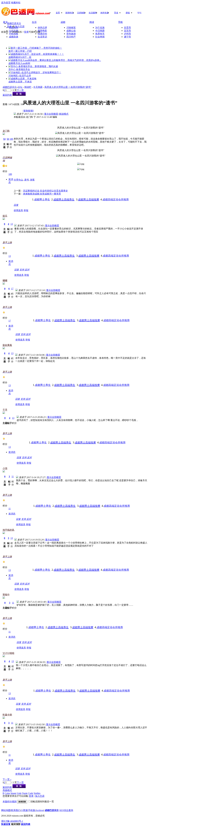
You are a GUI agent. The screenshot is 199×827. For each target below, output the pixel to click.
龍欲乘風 (7, 345)
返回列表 (7, 95)
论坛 (139, 13)
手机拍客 (13, 33)
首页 (58, 13)
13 (11, 224)
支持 (22, 269)
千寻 (5, 410)
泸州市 (127, 33)
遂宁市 (127, 36)
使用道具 (18, 210)
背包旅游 (71, 33)
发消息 (11, 452)
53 (4, 139)
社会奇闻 (100, 36)
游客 (32, 180)
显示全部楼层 (51, 114)
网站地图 (5, 810)
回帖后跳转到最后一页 (42, 801)
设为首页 (5, 2)
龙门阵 (6, 131)
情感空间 (42, 33)
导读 (116, 13)
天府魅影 (81, 13)
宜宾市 (127, 30)
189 (11, 139)
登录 (9, 26)
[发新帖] (19, 95)
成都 (63, 22)
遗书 (26, 180)
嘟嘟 (5, 280)
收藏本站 (15, 2)
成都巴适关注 (14, 23)
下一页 (20, 90)
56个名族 (100, 27)
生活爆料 (93, 13)
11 (13, 476)
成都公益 (71, 30)
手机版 (31, 810)
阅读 (91, 22)
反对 (27, 269)
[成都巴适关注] (26, 15)
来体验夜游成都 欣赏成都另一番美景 (42, 194)
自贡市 (127, 27)
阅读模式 (63, 114)
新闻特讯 (69, 13)
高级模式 (7, 790)
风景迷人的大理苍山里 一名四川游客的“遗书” (67, 87)
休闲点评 (42, 27)
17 (12, 288)
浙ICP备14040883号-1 (12, 821)
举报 (26, 210)
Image (13, 793)
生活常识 (42, 36)
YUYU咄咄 (8, 653)
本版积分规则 (10, 801)
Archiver (40, 810)
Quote (25, 793)
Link (19, 793)
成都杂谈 (13, 36)
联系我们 (15, 810)
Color (7, 793)
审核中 (6, 594)
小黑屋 (24, 810)
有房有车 (100, 33)
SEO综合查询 (66, 810)
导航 (120, 22)
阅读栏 (27, 87)
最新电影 (42, 30)
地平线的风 (8, 530)
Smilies (37, 793)
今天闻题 (38, 87)
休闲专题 (104, 13)
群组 (128, 13)
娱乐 (5, 216)
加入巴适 (19, 26)
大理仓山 (18, 180)
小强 (5, 468)
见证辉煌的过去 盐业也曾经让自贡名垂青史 (45, 190)
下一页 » (7, 779)
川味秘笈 (71, 27)
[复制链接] (28, 110)
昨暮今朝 (7, 714)
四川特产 (71, 36)
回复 (16, 205)
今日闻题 (100, 30)
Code (30, 793)
